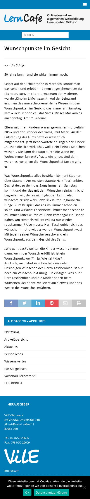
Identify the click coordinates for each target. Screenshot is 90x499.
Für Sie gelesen (15, 369)
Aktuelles (11, 347)
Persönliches (13, 354)
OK (27, 492)
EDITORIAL (12, 332)
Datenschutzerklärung (51, 492)
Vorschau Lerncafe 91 (20, 376)
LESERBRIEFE (13, 383)
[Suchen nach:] (45, 35)
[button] (84, 4)
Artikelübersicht (16, 339)
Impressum (11, 471)
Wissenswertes (15, 361)
